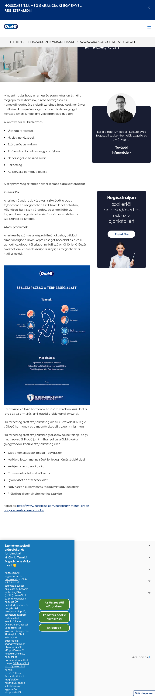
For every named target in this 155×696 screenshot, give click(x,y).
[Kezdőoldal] (11, 26)
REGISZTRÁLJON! (18, 11)
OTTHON (15, 42)
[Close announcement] (148, 7)
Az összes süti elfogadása (54, 604)
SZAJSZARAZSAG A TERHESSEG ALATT (107, 42)
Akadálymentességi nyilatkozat (27, 650)
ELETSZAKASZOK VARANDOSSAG (51, 42)
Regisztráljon (122, 234)
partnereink (11, 579)
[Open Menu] (149, 28)
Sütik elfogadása (144, 693)
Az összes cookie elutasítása (54, 617)
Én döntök (54, 627)
